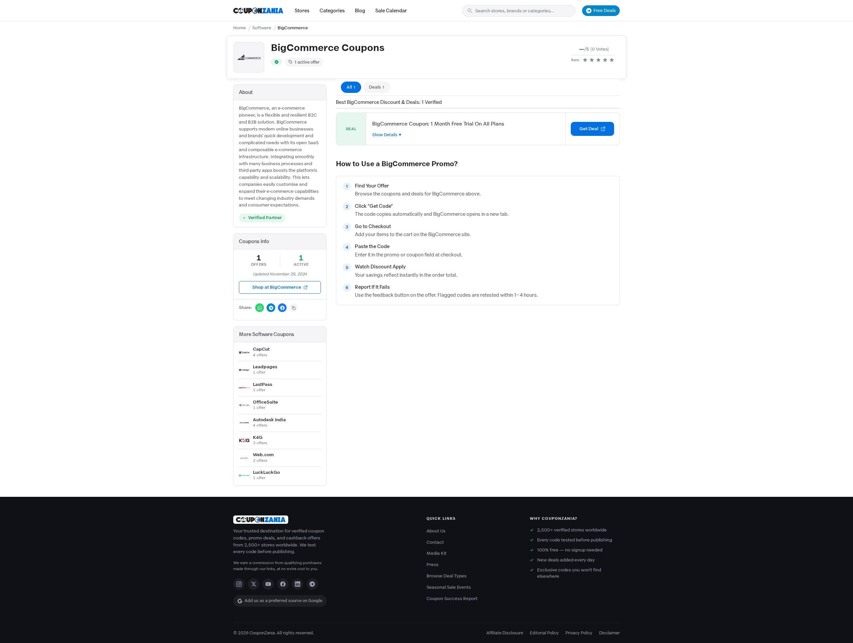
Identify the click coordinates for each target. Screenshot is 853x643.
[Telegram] (312, 584)
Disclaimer (609, 632)
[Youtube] (268, 584)
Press (432, 564)
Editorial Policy (544, 632)
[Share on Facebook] (282, 307)
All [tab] (351, 87)
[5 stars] (612, 60)
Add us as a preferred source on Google (283, 600)
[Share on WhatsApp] (259, 307)
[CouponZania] (323, 519)
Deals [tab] (377, 87)
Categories (332, 10)
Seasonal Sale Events (448, 587)
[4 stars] (605, 60)
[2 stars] (592, 60)
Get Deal (588, 128)
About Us (435, 530)
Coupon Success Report (451, 598)
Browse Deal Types (446, 575)
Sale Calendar (391, 10)
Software (261, 27)
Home (239, 27)
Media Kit (436, 553)
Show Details (385, 134)
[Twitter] (253, 584)
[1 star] (585, 60)
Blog (360, 10)
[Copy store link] (293, 307)
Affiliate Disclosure (504, 632)
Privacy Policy (578, 632)
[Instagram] (239, 584)
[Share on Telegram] (271, 307)
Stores (302, 10)
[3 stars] (598, 60)
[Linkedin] (297, 584)
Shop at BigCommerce (276, 287)
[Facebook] (283, 584)
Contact (435, 542)
